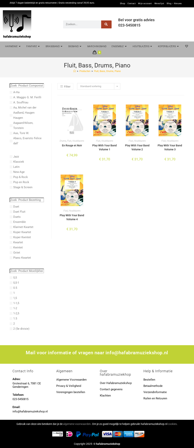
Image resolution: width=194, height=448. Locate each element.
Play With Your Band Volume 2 (137, 147)
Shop (122, 4)
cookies (172, 423)
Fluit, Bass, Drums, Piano (107, 71)
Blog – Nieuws (174, 4)
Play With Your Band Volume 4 (72, 217)
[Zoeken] (106, 24)
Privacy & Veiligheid (68, 386)
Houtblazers (78, 141)
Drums (63, 141)
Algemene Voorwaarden (71, 379)
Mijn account (145, 4)
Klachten (105, 395)
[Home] (74, 71)
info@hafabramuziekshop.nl (137, 352)
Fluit (69, 141)
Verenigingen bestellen (70, 392)
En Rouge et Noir (72, 145)
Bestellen (149, 379)
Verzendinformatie (155, 392)
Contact (132, 4)
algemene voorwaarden (77, 423)
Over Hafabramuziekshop (116, 383)
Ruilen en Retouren (155, 398)
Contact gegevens (111, 389)
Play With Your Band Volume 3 (170, 147)
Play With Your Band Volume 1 (104, 147)
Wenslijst (159, 4)
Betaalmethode (153, 386)
